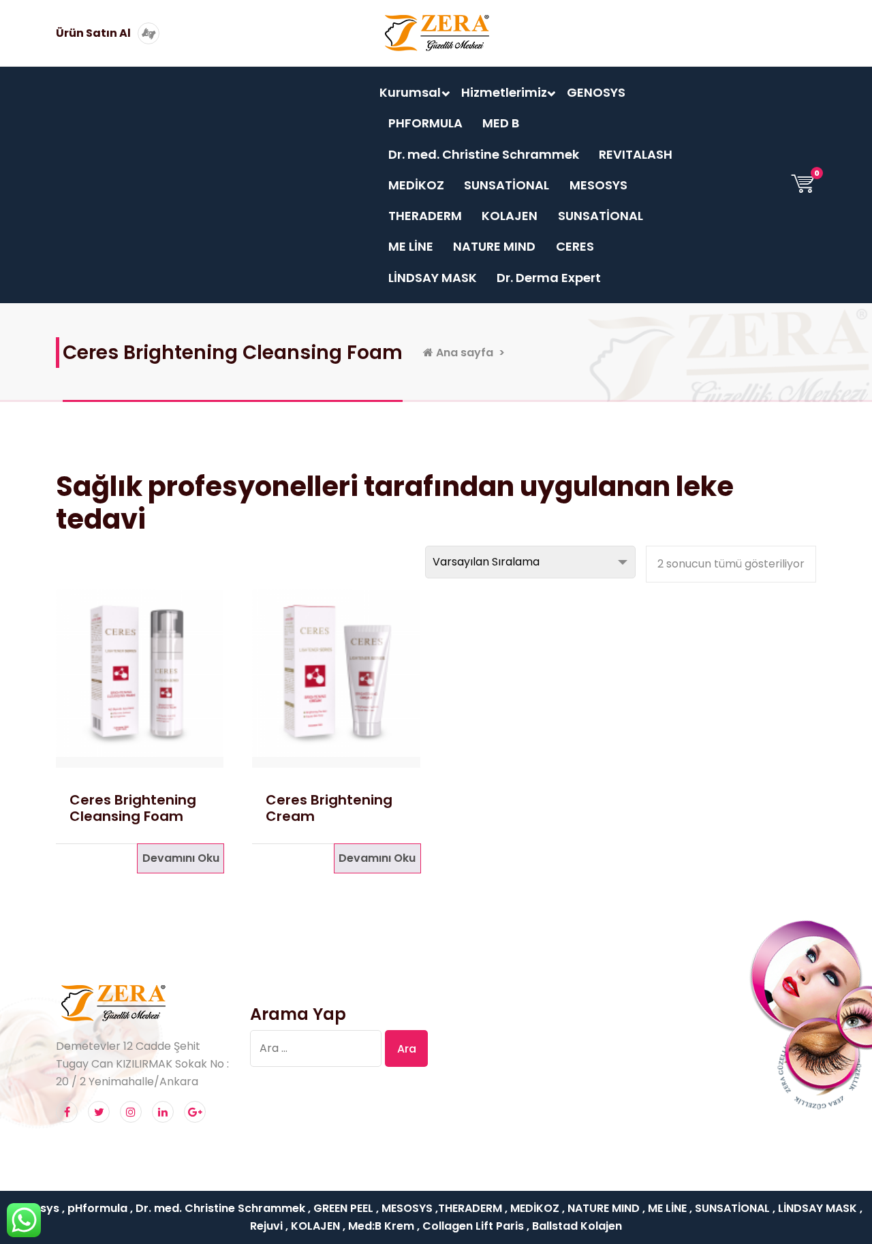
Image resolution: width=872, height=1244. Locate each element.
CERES (575, 246)
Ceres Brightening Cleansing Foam (132, 808)
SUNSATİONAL (506, 184)
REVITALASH (635, 154)
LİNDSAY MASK (432, 277)
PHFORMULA (425, 122)
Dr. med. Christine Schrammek (483, 154)
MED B (500, 122)
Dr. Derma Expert (549, 277)
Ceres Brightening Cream (329, 808)
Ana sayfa (463, 352)
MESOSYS (598, 184)
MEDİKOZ (416, 184)
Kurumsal (410, 92)
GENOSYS (596, 92)
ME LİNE (410, 246)
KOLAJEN (510, 215)
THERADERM (425, 215)
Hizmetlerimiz (504, 92)
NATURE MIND (494, 246)
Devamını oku (180, 858)
